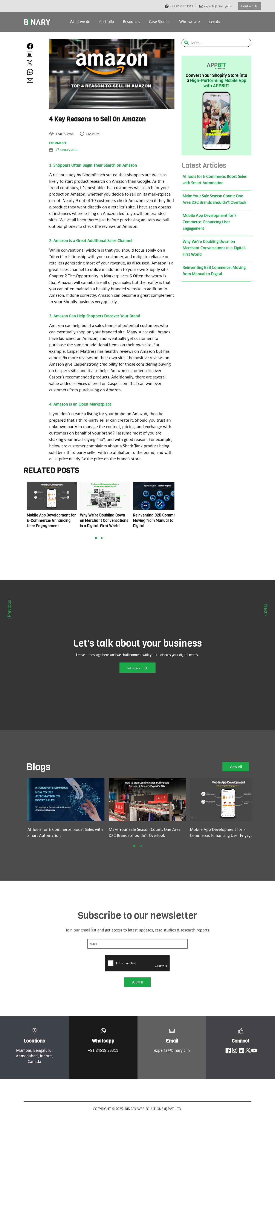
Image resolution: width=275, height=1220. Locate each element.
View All (236, 766)
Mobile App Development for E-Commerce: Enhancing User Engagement (210, 222)
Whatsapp (103, 1041)
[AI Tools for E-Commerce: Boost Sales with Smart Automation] (66, 799)
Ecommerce (58, 143)
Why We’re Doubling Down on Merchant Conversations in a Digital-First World (214, 248)
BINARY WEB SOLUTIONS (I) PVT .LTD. (153, 1108)
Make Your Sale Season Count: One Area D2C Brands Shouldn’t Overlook (214, 199)
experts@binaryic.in (218, 6)
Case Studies (159, 21)
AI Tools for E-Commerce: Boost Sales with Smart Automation (215, 179)
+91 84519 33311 (103, 1050)
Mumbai (23, 1050)
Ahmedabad (27, 1055)
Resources (131, 21)
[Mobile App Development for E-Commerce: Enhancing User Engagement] (228, 799)
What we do (80, 21)
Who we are (189, 21)
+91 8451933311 (181, 6)
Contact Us (249, 6)
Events (214, 21)
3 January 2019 (66, 150)
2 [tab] (102, 538)
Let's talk (134, 668)
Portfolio (106, 21)
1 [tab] (96, 538)
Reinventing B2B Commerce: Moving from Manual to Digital (214, 270)
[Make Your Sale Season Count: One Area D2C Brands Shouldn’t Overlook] (147, 799)
